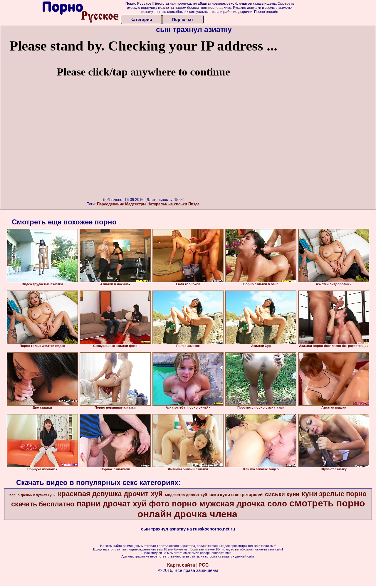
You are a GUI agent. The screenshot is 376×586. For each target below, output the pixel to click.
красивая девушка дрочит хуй (110, 494)
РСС (204, 565)
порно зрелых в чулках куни (32, 495)
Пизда (193, 204)
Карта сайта (181, 565)
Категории (141, 19)
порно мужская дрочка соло (229, 503)
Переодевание (110, 204)
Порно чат (182, 19)
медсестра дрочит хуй (186, 495)
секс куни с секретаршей (236, 494)
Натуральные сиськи (167, 204)
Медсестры (135, 204)
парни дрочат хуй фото (123, 503)
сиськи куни (282, 494)
